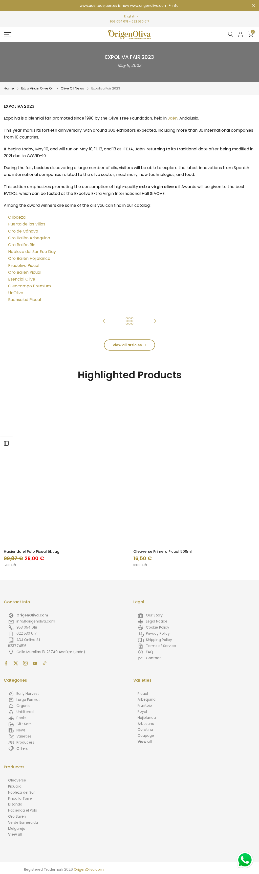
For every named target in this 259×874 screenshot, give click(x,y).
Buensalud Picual (24, 300)
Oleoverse (17, 780)
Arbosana (146, 723)
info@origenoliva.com (35, 621)
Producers (25, 742)
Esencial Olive (21, 279)
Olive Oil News (72, 88)
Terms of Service (161, 645)
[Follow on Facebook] (6, 663)
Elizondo (15, 804)
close (6, 5)
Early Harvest (27, 693)
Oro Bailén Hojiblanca (29, 258)
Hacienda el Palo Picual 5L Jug (31, 551)
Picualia (14, 786)
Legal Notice (156, 621)
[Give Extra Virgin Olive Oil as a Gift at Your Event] (154, 321)
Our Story (154, 615)
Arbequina (147, 699)
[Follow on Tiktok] (44, 663)
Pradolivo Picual (23, 265)
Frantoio (145, 705)
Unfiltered (25, 711)
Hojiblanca (147, 717)
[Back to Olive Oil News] (129, 321)
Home (9, 88)
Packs (21, 717)
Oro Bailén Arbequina (29, 238)
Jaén (173, 118)
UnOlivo (15, 293)
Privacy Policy (158, 633)
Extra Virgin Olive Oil (37, 88)
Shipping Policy (159, 639)
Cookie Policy (157, 627)
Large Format (28, 699)
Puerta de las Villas (26, 224)
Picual (143, 693)
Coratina (145, 729)
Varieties (24, 736)
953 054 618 (119, 21)
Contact (153, 657)
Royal (142, 711)
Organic (23, 705)
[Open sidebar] (6, 443)
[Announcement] (129, 6)
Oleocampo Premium (29, 286)
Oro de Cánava (23, 231)
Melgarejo (16, 828)
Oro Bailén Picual (24, 272)
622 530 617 (140, 21)
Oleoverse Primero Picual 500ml (162, 551)
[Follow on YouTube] (35, 663)
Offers (22, 748)
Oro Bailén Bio (21, 245)
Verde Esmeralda (23, 822)
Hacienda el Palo (22, 810)
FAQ (149, 651)
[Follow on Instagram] (25, 663)
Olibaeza (17, 217)
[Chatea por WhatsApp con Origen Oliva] (244, 859)
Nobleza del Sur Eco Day (32, 252)
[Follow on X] (15, 663)
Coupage (146, 735)
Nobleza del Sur (21, 792)
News (21, 730)
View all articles (127, 345)
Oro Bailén (17, 816)
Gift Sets (24, 723)
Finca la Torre (20, 798)
